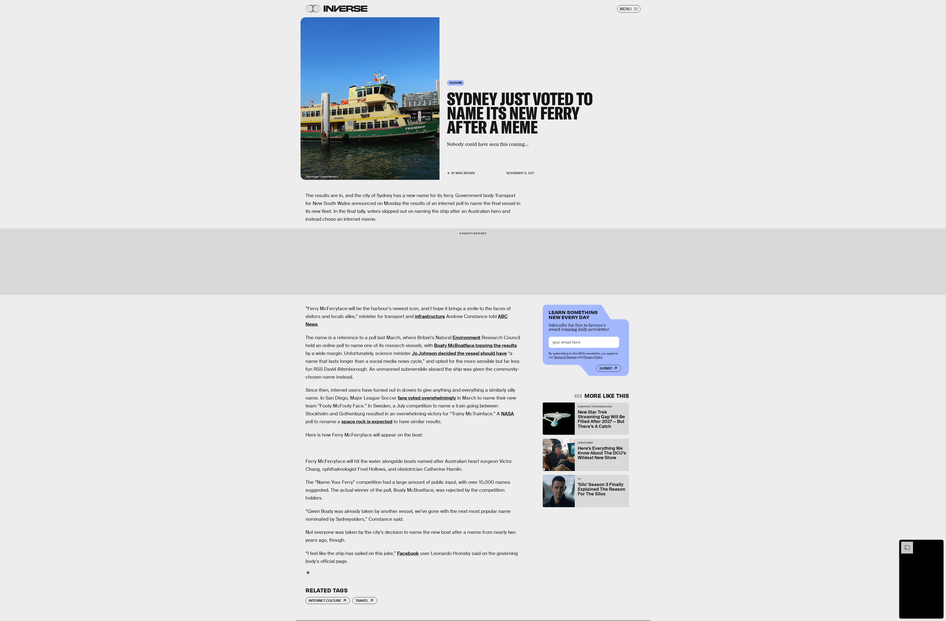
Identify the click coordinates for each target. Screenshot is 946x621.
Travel (361, 600)
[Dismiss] (938, 544)
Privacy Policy (593, 357)
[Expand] (905, 544)
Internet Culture (325, 600)
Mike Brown (465, 173)
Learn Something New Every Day (573, 314)
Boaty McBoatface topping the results (475, 345)
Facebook (408, 553)
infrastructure (430, 316)
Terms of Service (565, 357)
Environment (466, 338)
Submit (605, 368)
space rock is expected (366, 422)
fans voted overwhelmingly (427, 398)
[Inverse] (345, 8)
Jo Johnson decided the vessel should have (459, 353)
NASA (507, 414)
